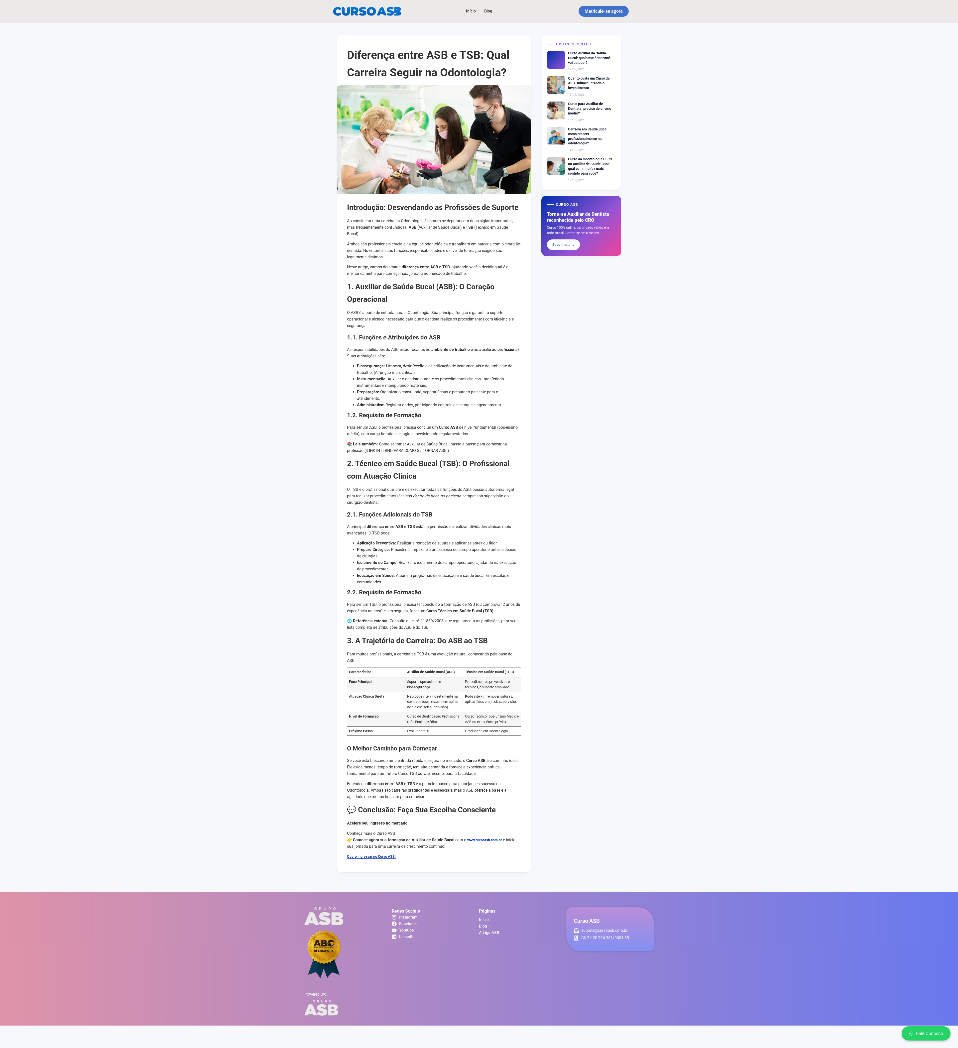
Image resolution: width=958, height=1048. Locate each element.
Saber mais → (563, 245)
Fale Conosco (929, 1033)
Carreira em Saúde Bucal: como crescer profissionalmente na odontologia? (588, 136)
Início (471, 11)
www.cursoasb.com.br (484, 840)
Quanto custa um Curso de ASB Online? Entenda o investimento (589, 83)
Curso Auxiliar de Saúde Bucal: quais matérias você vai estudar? (589, 58)
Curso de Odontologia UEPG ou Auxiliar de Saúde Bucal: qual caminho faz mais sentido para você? (590, 166)
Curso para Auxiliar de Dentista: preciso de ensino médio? (589, 108)
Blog (488, 11)
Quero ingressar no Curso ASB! (371, 856)
